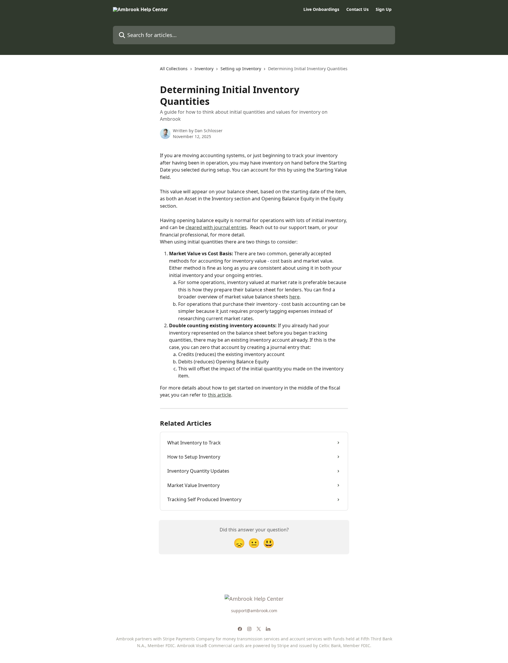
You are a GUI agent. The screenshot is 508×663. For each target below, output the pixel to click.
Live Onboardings (321, 9)
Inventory (204, 68)
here (294, 296)
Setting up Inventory (240, 68)
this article (219, 395)
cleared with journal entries (216, 227)
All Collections (174, 68)
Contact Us (357, 9)
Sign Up (384, 9)
